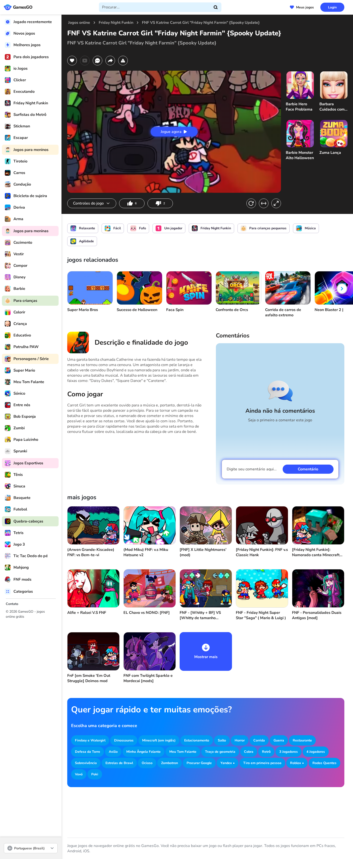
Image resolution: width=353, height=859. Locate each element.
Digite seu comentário (252, 469)
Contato (12, 604)
